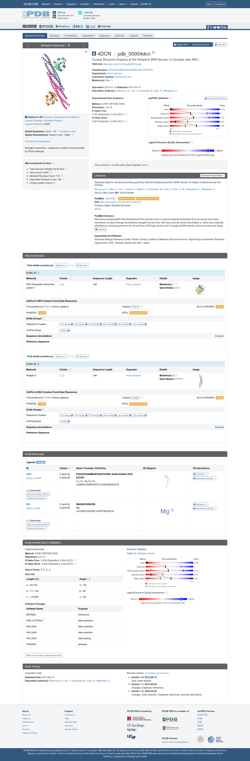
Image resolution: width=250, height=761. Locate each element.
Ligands (133, 35)
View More (101, 229)
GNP (28, 474)
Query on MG (33, 508)
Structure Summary (35, 35)
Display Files (182, 44)
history (144, 165)
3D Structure (82, 265)
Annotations (71, 35)
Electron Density (33, 120)
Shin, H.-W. (179, 189)
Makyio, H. (142, 189)
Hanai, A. (131, 189)
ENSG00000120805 (138, 313)
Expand (219, 336)
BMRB (200, 725)
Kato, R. (158, 90)
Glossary (69, 725)
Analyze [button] (84, 4)
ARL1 (178, 287)
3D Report (211, 98)
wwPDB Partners (206, 711)
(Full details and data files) (157, 673)
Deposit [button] (46, 4)
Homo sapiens (114, 73)
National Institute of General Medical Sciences (62, 753)
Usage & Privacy (29, 732)
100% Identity (138, 324)
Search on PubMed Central (147, 198)
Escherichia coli (123, 76)
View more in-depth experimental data (43, 655)
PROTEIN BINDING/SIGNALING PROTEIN (130, 69)
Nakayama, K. (193, 189)
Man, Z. (113, 189)
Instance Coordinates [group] (36, 498)
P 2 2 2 (46, 569)
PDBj (199, 721)
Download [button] (99, 4)
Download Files (202, 44)
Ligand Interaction (34, 124)
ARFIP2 (179, 378)
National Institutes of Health (102, 753)
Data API (221, 44)
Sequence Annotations (66, 117)
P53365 (48, 397)
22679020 (111, 198)
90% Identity (109, 324)
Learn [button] (112, 4)
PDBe (200, 718)
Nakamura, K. (123, 90)
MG (28, 504)
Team (24, 725)
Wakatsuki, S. (170, 90)
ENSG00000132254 (138, 404)
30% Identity (65, 324)
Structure (54, 35)
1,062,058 (88, 12)
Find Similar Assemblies (37, 141)
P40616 (48, 306)
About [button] (122, 4)
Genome (119, 35)
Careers (134, 4)
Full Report (222, 98)
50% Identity (80, 324)
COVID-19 (146, 4)
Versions (147, 35)
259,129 (61, 12)
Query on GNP (33, 478)
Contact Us (70, 714)
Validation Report (52, 120)
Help (209, 4)
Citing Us (26, 718)
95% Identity (123, 324)
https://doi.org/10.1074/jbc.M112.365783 (120, 202)
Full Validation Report (144, 553)
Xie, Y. (135, 90)
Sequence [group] (60, 265)
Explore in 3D (68, 131)
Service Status (71, 729)
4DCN (97, 209)
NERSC (107, 756)
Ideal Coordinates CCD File (38, 494)
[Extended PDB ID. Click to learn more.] (153, 52)
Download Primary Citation (212, 175)
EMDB (200, 729)
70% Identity (94, 324)
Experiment (88, 35)
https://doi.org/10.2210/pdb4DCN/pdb (122, 64)
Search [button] (58, 4)
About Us (26, 714)
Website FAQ (71, 721)
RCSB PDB (31, 4)
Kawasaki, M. (146, 90)
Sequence (104, 35)
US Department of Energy (128, 750)
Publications (27, 721)
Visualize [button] (71, 4)
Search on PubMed (126, 198)
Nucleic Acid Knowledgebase (175, 741)
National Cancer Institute (176, 750)
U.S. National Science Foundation (82, 750)
